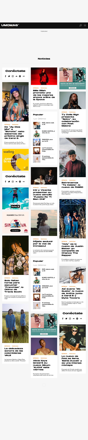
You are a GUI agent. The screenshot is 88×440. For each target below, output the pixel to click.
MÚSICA (36, 88)
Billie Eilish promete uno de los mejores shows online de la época (44, 95)
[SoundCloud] (16, 76)
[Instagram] (13, 76)
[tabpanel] (44, 142)
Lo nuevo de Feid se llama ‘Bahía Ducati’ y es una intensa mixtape (72, 360)
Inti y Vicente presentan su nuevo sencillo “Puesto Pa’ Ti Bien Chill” (42, 194)
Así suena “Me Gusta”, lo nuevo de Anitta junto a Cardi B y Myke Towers (72, 293)
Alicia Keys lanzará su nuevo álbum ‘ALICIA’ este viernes (41, 365)
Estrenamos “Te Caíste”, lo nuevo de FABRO (72, 185)
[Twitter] (9, 76)
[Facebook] (5, 76)
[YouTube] (23, 76)
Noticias (44, 88)
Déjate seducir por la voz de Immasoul (43, 244)
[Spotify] (20, 76)
